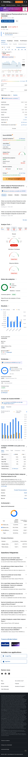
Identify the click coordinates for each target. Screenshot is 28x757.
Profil (10, 44)
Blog (2, 680)
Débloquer (15, 468)
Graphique (10, 40)
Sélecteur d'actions (10, 5)
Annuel (2, 406)
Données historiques (22, 44)
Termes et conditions (5, 740)
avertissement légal (5, 749)
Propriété (15, 44)
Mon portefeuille (4, 686)
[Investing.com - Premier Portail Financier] (8, 2)
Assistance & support (19, 686)
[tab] (8, 229)
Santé (25, 492)
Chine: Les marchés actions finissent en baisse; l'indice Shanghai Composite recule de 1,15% (14, 212)
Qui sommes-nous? (19, 680)
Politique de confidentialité (6, 744)
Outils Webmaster (5, 689)
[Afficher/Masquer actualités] (9, 47)
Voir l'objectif (22, 81)
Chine (25, 498)
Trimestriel (8, 406)
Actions (3, 5)
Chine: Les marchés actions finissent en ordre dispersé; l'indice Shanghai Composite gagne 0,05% (13, 203)
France (18, 5)
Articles (16, 40)
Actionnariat (5, 503)
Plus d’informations (9, 34)
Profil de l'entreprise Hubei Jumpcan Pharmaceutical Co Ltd (13, 475)
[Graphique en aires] (4, 47)
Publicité (17, 683)
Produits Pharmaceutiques (20, 490)
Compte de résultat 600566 (10, 399)
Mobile (2, 683)
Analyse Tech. (6, 224)
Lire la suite (4, 486)
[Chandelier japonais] (2, 47)
